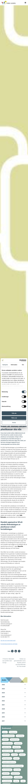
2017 (3, 721)
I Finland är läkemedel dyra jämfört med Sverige (8, 660)
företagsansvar (7, 758)
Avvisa (14, 422)
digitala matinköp (7, 751)
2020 (3, 709)
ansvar (5, 732)
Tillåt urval (14, 418)
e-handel (14, 754)
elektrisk (22, 754)
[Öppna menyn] (25, 3)
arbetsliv (5, 739)
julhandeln (5, 773)
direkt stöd (6, 754)
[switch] (24, 396)
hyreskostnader (7, 769)
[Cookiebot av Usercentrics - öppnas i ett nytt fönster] (19, 360)
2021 (3, 704)
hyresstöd (17, 769)
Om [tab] (23, 364)
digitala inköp (6, 747)
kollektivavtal (15, 773)
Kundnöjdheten (7, 781)
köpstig (16, 781)
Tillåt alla (14, 413)
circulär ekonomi (7, 743)
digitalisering (19, 751)
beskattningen (14, 739)
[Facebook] (19, 651)
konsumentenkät (7, 777)
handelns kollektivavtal (9, 762)
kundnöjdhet (18, 777)
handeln (16, 758)
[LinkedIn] (15, 651)
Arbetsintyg (20, 736)
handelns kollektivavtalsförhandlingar (12, 766)
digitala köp (17, 747)
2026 (3, 684)
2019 (3, 713)
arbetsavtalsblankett (8, 736)
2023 (3, 696)
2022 (3, 700)
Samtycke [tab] (5, 364)
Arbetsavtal (13, 732)
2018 (3, 717)
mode (23, 781)
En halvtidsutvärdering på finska (9, 644)
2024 (3, 692)
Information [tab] (14, 364)
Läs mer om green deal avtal (8, 640)
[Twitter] (12, 651)
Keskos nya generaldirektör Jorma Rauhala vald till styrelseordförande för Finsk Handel (20, 662)
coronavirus (18, 743)
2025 (3, 688)
